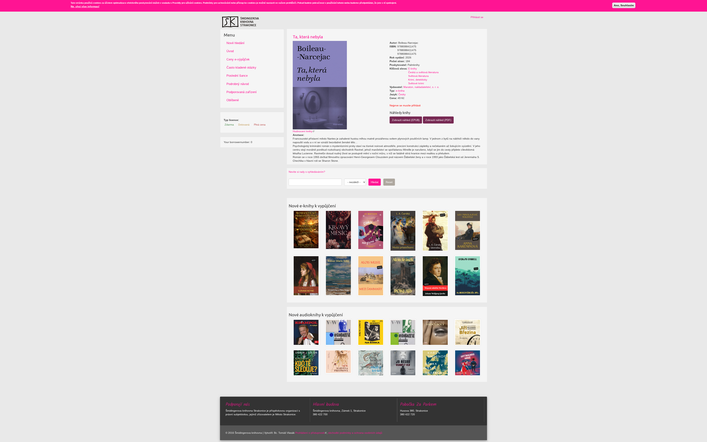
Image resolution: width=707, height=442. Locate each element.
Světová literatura (418, 75)
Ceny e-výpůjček (238, 59)
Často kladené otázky (241, 67)
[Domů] (240, 22)
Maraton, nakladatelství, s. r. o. (421, 87)
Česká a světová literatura (423, 72)
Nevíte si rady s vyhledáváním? (307, 171)
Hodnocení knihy (302, 131)
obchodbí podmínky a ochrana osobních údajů (355, 432)
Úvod (230, 51)
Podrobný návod (237, 84)
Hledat (374, 182)
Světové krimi (416, 83)
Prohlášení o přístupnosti (309, 432)
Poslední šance (237, 75)
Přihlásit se (477, 17)
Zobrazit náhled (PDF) (438, 120)
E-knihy (412, 68)
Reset (389, 182)
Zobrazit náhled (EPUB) (406, 120)
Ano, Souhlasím (624, 5)
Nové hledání (235, 43)
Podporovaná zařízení (241, 92)
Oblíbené (232, 100)
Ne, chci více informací (85, 6)
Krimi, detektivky (417, 79)
